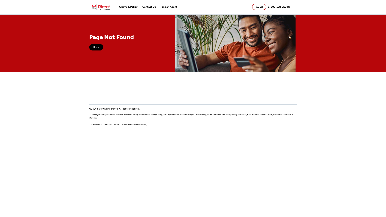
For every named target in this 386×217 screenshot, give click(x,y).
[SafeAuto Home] (101, 7)
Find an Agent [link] (169, 6)
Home (96, 47)
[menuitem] (128, 7)
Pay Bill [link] (259, 6)
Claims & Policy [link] (128, 6)
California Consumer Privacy (134, 124)
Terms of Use (95, 124)
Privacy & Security (112, 124)
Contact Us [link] (149, 6)
